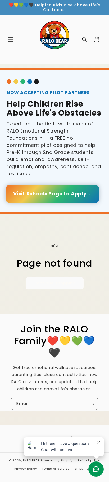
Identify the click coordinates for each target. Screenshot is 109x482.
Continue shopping (55, 283)
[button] (10, 39)
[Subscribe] (92, 404)
